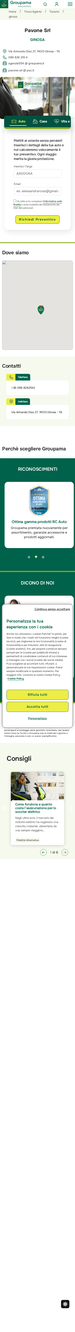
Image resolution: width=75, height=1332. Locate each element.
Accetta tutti (37, 706)
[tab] (18, 121)
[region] (37, 666)
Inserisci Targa (23, 166)
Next (71, 808)
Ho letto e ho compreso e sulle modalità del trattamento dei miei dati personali (37, 205)
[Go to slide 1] (30, 558)
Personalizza (37, 718)
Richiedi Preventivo (37, 219)
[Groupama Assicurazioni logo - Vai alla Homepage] (15, 4)
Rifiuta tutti (37, 694)
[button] (43, 852)
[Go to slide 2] (37, 558)
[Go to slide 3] (44, 558)
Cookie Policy (16, 678)
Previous (3, 808)
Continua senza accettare (52, 609)
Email (17, 184)
